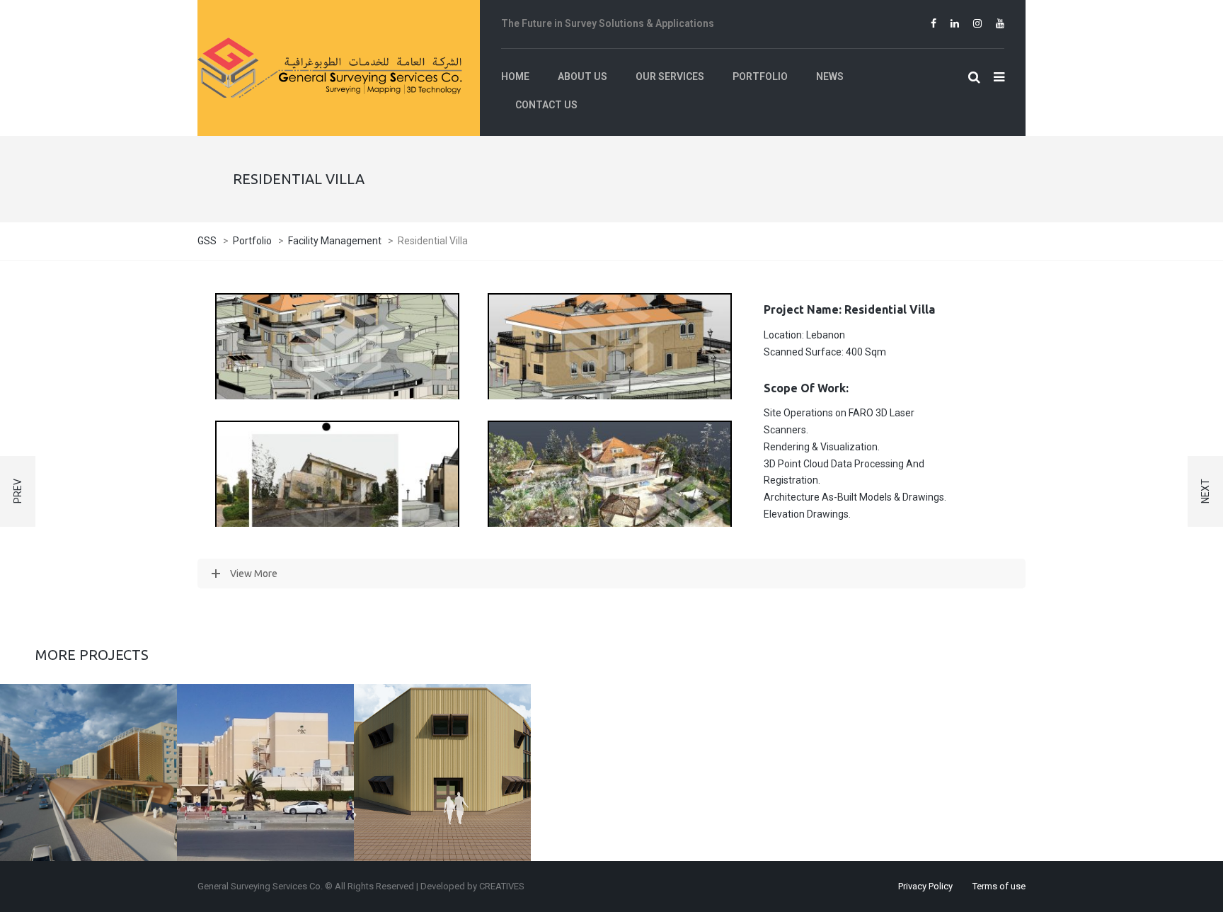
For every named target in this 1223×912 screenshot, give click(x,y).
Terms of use (999, 886)
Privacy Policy (925, 886)
